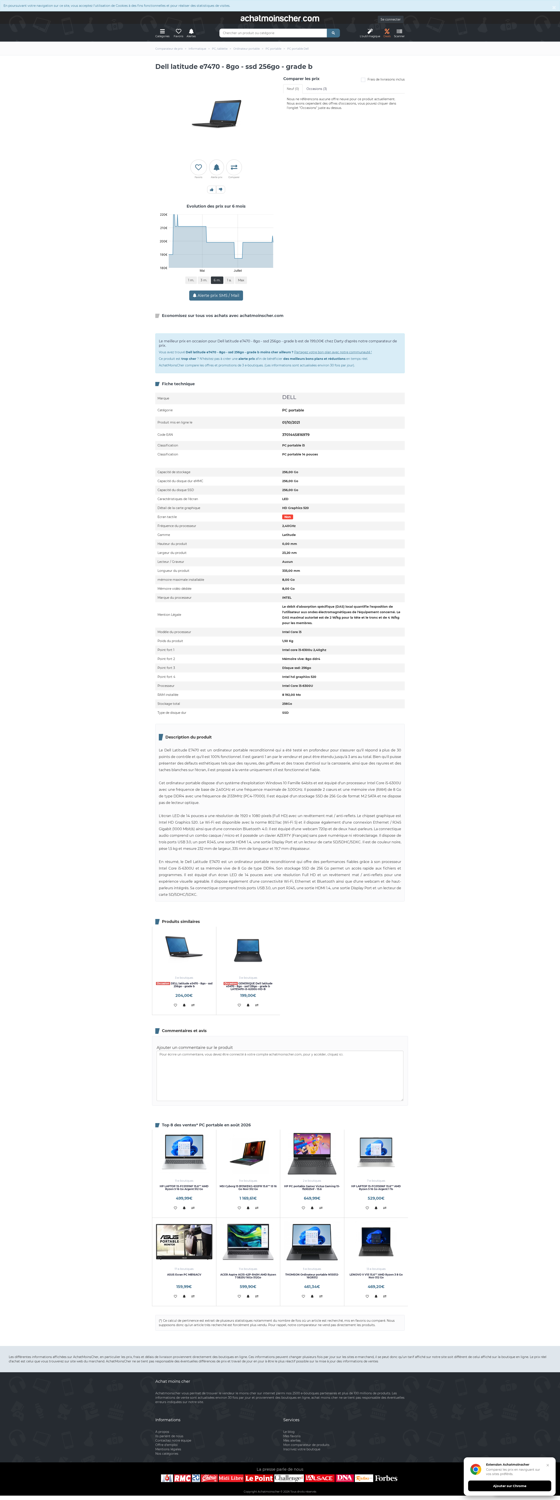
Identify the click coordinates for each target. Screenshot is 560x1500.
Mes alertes (292, 1440)
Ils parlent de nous (169, 1436)
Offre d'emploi (166, 1445)
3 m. (204, 280)
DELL (289, 397)
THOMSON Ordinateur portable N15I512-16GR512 (312, 1276)
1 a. (229, 280)
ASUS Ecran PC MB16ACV (184, 1274)
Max (241, 280)
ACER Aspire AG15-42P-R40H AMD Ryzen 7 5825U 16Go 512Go (248, 1276)
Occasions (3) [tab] (316, 89)
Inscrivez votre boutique (301, 1449)
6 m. (217, 280)
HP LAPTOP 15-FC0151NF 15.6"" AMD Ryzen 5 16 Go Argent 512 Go (184, 1188)
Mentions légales (168, 1449)
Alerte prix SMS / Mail (217, 295)
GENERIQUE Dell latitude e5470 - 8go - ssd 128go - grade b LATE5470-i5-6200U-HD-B (248, 986)
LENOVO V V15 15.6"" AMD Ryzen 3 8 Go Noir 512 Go (376, 1276)
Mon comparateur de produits (306, 1445)
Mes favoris (292, 1436)
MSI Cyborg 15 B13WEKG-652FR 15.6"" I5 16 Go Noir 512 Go (248, 1188)
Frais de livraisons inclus (386, 79)
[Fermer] (547, 1465)
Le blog (289, 1432)
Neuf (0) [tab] (293, 89)
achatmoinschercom (280, 18)
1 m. (191, 280)
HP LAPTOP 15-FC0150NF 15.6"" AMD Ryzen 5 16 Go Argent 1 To (376, 1188)
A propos (162, 1432)
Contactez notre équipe (173, 1440)
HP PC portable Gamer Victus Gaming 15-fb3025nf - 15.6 (312, 1188)
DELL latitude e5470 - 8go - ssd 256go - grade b (184, 985)
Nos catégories (166, 1454)
